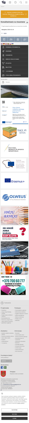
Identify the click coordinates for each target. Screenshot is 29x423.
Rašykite (4, 361)
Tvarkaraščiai (7, 303)
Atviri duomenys (18, 351)
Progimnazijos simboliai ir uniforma (7, 316)
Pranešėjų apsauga (19, 344)
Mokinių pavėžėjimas (19, 315)
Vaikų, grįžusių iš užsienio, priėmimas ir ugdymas (7, 322)
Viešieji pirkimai (5, 341)
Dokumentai (9, 55)
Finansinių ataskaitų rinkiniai (8, 336)
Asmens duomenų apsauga (21, 336)
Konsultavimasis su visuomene (19, 339)
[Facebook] (2, 367)
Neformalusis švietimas (20, 312)
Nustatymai (14, 410)
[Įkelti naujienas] (10, 2)
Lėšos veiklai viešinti (6, 338)
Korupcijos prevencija (19, 346)
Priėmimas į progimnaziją (13, 47)
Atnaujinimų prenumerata (13, 75)
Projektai (8, 63)
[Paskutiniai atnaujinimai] (15, 2)
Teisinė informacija (19, 349)
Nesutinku (14, 414)
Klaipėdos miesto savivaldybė (16, 373)
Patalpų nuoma (18, 318)
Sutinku (14, 418)
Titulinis (2, 6)
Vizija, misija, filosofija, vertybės (6, 312)
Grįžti (5, 33)
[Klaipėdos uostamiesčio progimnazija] (4, 2)
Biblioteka (9, 67)
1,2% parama (9, 71)
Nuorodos (17, 333)
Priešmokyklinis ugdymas (20, 310)
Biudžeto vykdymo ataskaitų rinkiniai (8, 334)
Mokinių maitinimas (19, 317)
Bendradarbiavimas (6, 318)
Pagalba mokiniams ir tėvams (21, 313)
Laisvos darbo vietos (19, 334)
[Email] (5, 367)
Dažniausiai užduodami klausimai (20, 342)
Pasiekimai (8, 51)
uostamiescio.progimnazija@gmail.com (12, 384)
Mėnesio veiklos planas (12, 59)
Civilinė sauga (18, 347)
